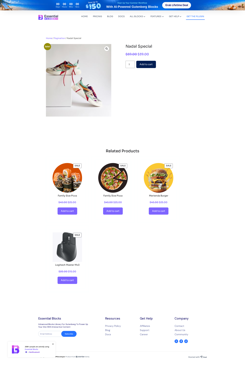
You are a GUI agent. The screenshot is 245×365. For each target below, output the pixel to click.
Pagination (59, 38)
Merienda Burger (158, 195)
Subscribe (69, 334)
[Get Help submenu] (180, 16)
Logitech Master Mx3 (67, 265)
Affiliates (145, 326)
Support (144, 330)
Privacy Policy (113, 326)
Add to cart (146, 64)
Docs (108, 334)
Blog (107, 330)
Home (49, 38)
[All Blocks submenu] (144, 16)
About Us (180, 330)
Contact (179, 326)
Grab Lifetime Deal (176, 5)
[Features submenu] (163, 16)
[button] (106, 48)
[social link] (176, 341)
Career (144, 334)
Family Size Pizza (67, 195)
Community (181, 334)
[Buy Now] (32, 349)
